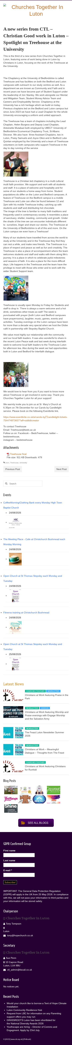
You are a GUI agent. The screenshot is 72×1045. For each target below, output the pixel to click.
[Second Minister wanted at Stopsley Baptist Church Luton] (39, 799)
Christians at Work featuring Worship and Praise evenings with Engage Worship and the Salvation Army (46, 715)
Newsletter (53, 691)
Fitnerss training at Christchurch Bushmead (26, 612)
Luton (7, 463)
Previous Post (12, 469)
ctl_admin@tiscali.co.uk (19, 969)
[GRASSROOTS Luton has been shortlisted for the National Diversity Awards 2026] (53, 790)
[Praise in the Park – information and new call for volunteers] (53, 799)
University (23, 463)
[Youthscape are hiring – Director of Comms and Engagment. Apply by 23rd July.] (10, 799)
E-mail (7, 870)
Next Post (61, 469)
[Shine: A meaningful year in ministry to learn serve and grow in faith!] (10, 808)
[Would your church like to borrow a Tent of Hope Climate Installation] (10, 790)
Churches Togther (35, 691)
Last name (9, 860)
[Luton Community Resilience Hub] (25, 790)
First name (9, 850)
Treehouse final (18, 454)
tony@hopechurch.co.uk (20, 935)
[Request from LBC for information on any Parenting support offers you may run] (39, 790)
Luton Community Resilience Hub (24, 1010)
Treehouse (14, 463)
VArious (45, 708)
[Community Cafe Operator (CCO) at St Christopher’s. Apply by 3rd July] (25, 799)
